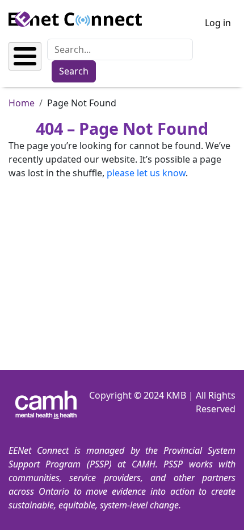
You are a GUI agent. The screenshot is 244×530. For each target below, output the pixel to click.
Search (74, 71)
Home (22, 103)
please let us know (146, 173)
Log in (218, 22)
